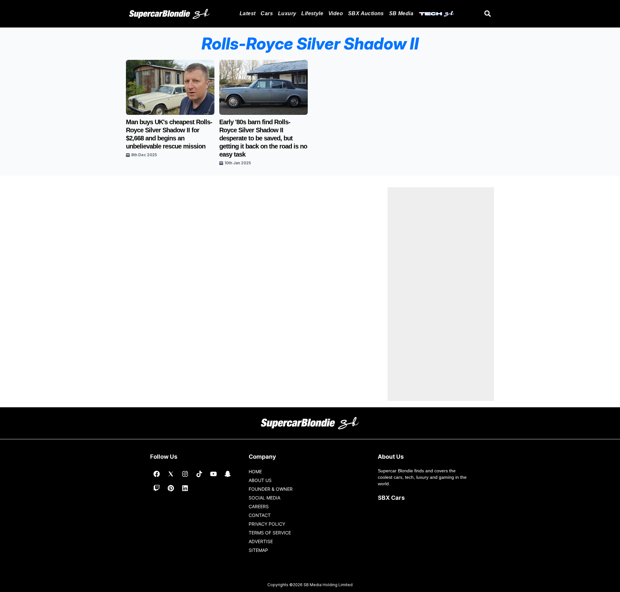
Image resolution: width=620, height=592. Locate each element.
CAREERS (259, 506)
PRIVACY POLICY (267, 524)
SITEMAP (258, 550)
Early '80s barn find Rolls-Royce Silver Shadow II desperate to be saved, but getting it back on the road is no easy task (263, 138)
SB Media (401, 13)
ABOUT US (260, 480)
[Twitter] (171, 474)
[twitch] (156, 488)
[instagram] (185, 474)
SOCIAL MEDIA (264, 497)
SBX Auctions (366, 13)
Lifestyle (312, 13)
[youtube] (213, 474)
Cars (267, 13)
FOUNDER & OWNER (271, 489)
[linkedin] (185, 488)
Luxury (287, 13)
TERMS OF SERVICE (270, 532)
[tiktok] (199, 474)
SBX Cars (391, 497)
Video (335, 13)
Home (255, 471)
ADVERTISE (261, 541)
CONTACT (260, 515)
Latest (247, 13)
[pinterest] (171, 488)
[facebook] (156, 474)
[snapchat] (227, 474)
